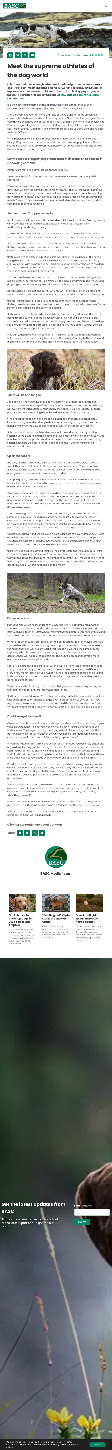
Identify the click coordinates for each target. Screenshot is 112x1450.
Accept (97, 1444)
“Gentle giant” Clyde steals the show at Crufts (56, 918)
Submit (82, 1222)
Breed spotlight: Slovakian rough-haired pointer (87, 918)
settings (9, 1447)
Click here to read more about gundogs (35, 825)
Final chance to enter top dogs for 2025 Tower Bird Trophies (21, 920)
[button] (10, 55)
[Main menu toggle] (106, 6)
